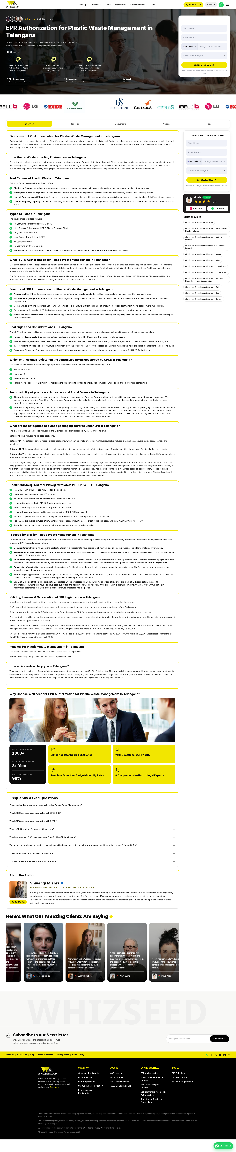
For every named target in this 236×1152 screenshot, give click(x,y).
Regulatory (120, 4)
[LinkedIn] (224, 1055)
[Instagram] (229, 1055)
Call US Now (197, 208)
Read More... (55, 1087)
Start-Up (83, 4)
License (96, 4)
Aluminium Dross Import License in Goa (202, 293)
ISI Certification (179, 1077)
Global (152, 4)
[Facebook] (211, 1055)
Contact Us (22, 1055)
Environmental (137, 4)
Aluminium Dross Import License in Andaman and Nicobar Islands (206, 229)
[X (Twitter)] (216, 1055)
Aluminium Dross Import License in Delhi (202, 287)
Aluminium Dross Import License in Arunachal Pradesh (205, 247)
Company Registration (89, 1073)
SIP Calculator (179, 1073)
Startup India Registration (90, 1086)
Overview (29, 124)
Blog (32, 1055)
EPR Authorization (149, 1073)
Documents (120, 124)
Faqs (209, 124)
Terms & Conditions (85, 1128)
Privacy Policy (63, 1055)
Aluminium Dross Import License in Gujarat (203, 299)
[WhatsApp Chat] (207, 1055)
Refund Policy (78, 1055)
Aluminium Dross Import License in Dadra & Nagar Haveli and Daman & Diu (204, 279)
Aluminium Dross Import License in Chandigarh (205, 266)
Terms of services (45, 1055)
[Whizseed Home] (12, 4)
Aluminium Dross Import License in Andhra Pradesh (203, 238)
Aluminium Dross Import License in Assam (203, 254)
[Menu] (227, 4)
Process (166, 124)
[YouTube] (220, 1055)
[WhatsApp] (221, 4)
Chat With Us (219, 208)
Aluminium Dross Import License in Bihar (202, 260)
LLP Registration (86, 1077)
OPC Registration (86, 1081)
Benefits (75, 124)
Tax (107, 4)
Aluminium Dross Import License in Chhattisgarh (206, 272)
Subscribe (218, 1038)
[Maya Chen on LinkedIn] (62, 883)
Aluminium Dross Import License (199, 222)
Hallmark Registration (182, 1081)
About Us (10, 1055)
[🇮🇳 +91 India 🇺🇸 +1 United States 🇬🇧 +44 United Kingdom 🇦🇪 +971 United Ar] (189, 46)
